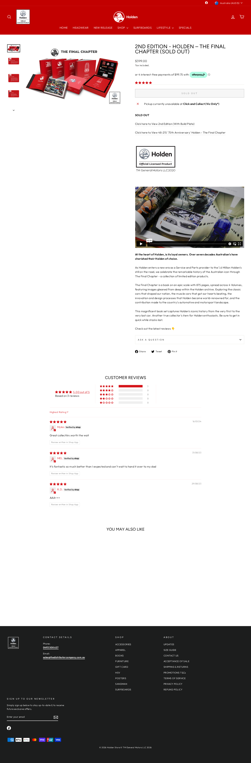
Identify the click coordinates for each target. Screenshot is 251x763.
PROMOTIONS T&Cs (175, 672)
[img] (58, 422)
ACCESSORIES (123, 644)
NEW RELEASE (103, 27)
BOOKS (119, 655)
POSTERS (120, 678)
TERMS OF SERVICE (175, 678)
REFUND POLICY (173, 689)
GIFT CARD (121, 666)
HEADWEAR (80, 27)
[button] (143, 82)
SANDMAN (121, 683)
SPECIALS (185, 27)
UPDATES (169, 644)
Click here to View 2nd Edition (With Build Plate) (165, 123)
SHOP (121, 27)
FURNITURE (122, 661)
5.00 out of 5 (81, 392)
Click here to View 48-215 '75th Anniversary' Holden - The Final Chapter (180, 132)
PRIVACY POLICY (173, 683)
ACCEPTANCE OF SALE (176, 661)
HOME (64, 27)
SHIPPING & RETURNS (176, 666)
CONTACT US (171, 655)
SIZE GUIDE (170, 649)
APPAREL (120, 649)
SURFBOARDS (142, 27)
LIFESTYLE (164, 27)
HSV (117, 672)
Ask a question (151, 339)
